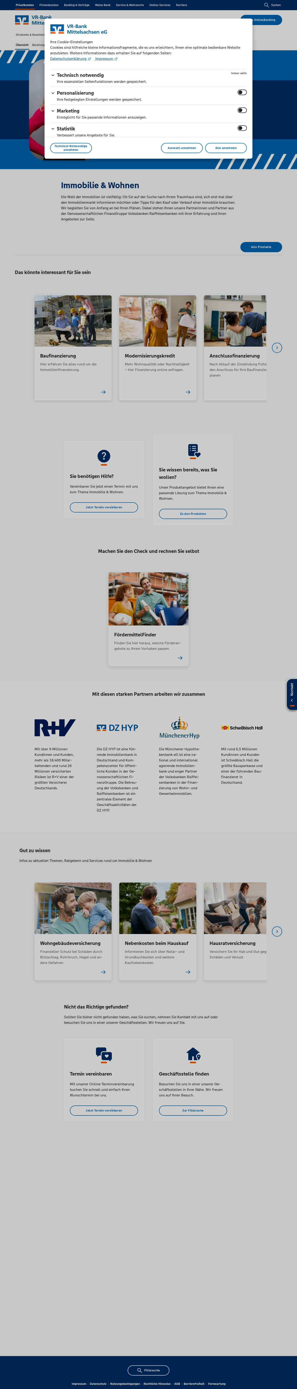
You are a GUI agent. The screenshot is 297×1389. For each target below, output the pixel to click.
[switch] (242, 92)
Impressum (104, 58)
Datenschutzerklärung (68, 58)
